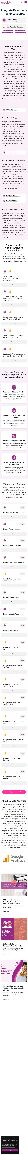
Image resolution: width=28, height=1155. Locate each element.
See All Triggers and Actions (14, 792)
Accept (9, 1150)
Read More (6, 912)
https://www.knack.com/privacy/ (8, 1146)
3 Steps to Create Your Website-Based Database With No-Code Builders (12, 902)
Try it (13, 284)
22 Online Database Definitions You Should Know (14, 945)
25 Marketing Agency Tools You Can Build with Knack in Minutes (13, 988)
